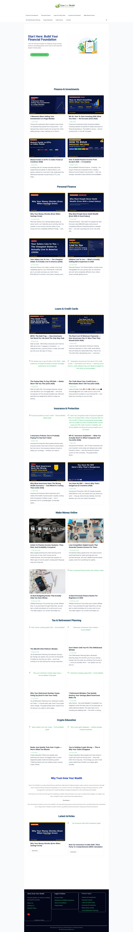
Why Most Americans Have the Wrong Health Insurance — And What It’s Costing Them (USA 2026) (46, 485)
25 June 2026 (73, 264)
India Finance (59, 20)
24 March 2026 (73, 164)
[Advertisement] (66, 75)
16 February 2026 (74, 550)
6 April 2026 (72, 488)
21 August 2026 (35, 219)
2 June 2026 (34, 121)
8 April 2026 (34, 164)
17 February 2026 (35, 550)
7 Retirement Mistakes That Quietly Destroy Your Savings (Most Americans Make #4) (84, 695)
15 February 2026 (35, 601)
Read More (35, 850)
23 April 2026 (34, 490)
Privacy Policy (58, 897)
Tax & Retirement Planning (33, 20)
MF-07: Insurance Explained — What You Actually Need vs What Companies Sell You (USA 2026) (85, 438)
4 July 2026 (34, 752)
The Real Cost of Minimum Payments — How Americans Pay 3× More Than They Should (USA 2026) (85, 338)
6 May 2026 (72, 121)
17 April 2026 (34, 386)
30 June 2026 (34, 264)
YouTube (68, 20)
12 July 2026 (72, 700)
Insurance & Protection (74, 15)
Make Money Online (89, 15)
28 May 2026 (34, 440)
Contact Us (30, 905)
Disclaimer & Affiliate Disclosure (64, 900)
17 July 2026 (34, 698)
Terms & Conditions (60, 903)
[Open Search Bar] (106, 20)
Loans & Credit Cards (59, 15)
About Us (30, 903)
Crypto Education (48, 20)
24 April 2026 (73, 343)
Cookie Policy (58, 905)
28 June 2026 (73, 752)
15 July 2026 (72, 219)
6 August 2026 (35, 652)
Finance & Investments (32, 15)
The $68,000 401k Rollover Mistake (44, 649)
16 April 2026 (72, 386)
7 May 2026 (72, 443)
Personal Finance (46, 15)
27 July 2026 (72, 652)
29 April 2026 (34, 341)
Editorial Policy (31, 908)
